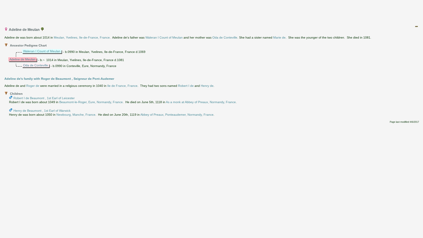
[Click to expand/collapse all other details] (416, 26)
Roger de (32, 85)
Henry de (207, 85)
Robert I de (186, 85)
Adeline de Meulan (22, 59)
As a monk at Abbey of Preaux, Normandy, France (201, 102)
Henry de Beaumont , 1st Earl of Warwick (41, 110)
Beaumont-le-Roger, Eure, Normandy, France (91, 102)
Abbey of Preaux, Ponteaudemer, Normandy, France (176, 114)
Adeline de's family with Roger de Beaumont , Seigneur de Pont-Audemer (59, 78)
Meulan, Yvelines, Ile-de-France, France (82, 37)
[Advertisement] (212, 12)
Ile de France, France (122, 85)
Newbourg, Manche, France (75, 114)
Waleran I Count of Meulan (164, 37)
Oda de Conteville (224, 37)
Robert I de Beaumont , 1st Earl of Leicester (44, 98)
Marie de (279, 37)
